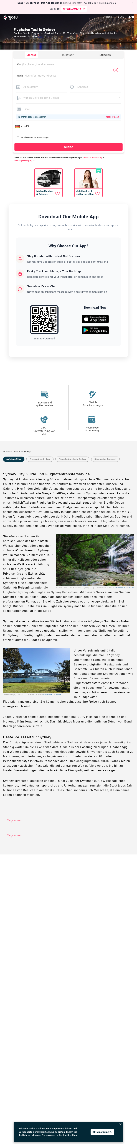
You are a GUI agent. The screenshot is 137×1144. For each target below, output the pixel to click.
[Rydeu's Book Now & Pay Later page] (88, 192)
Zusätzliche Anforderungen (35, 137)
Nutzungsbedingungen (24, 161)
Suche (68, 147)
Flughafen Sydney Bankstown (57, 592)
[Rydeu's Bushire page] (48, 192)
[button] (19, 126)
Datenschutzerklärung (93, 158)
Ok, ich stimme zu (102, 1132)
